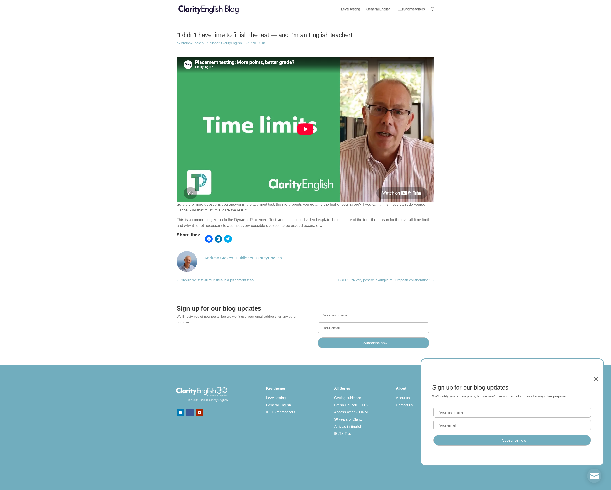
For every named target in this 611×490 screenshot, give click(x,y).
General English (378, 9)
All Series (342, 388)
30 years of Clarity (348, 419)
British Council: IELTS (351, 405)
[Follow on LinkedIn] (180, 412)
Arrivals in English (348, 426)
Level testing (350, 9)
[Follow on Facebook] (190, 412)
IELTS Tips (342, 434)
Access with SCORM (351, 412)
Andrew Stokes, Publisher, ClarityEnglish (211, 43)
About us (403, 398)
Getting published (347, 398)
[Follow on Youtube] (199, 412)
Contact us (404, 405)
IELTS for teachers (411, 9)
